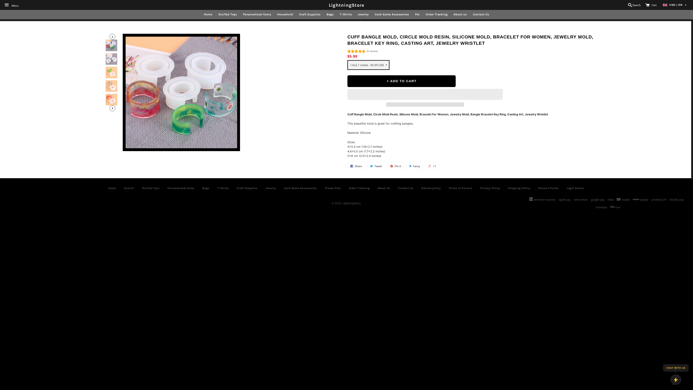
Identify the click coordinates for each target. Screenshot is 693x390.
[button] (674, 5)
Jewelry (363, 14)
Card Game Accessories (392, 14)
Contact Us (481, 14)
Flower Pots (333, 188)
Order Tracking (436, 14)
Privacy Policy (490, 188)
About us (460, 14)
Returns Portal (548, 188)
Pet (417, 14)
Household (285, 14)
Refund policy (431, 188)
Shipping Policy (519, 188)
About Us (384, 188)
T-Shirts (346, 14)
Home (208, 14)
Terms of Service (460, 188)
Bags (330, 14)
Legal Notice (575, 188)
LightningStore (346, 5)
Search (129, 188)
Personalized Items (257, 14)
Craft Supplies (310, 14)
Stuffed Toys (227, 14)
